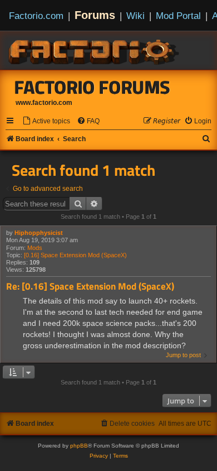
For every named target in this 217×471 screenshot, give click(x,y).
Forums (95, 15)
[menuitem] (46, 121)
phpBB (79, 446)
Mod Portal (178, 16)
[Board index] (94, 50)
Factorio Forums (92, 87)
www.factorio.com (44, 103)
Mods (34, 247)
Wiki (135, 16)
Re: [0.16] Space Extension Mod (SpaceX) (90, 286)
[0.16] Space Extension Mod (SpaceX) (75, 255)
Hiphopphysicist (38, 232)
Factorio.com (36, 16)
